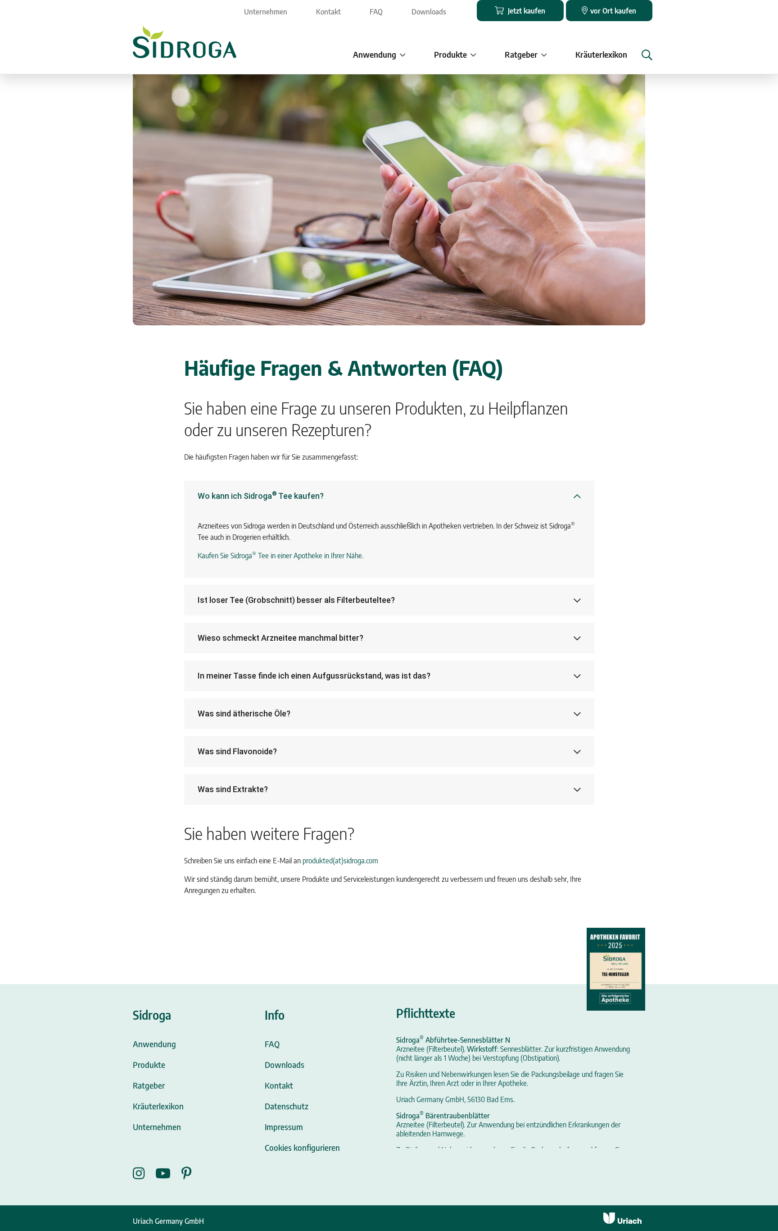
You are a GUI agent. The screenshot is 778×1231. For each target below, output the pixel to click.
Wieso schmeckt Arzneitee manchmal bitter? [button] (280, 638)
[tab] (389, 496)
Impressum (284, 1127)
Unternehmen (265, 11)
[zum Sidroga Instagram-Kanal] (144, 1173)
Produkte (149, 1064)
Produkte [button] (450, 54)
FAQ (376, 11)
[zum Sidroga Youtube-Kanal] (168, 1173)
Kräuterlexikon (601, 54)
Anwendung (154, 1044)
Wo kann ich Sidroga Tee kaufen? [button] (261, 495)
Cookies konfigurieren (302, 1147)
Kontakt (328, 11)
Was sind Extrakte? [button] (233, 789)
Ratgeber (149, 1085)
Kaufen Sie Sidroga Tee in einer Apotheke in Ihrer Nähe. (280, 555)
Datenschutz (286, 1106)
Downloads (429, 11)
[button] (647, 55)
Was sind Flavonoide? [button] (237, 751)
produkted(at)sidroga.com (340, 860)
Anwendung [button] (374, 54)
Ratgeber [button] (521, 54)
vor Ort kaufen (613, 10)
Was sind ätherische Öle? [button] (244, 713)
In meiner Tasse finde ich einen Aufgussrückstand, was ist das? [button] (314, 675)
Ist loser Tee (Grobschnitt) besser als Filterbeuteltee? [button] (296, 600)
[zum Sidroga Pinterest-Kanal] (186, 1173)
